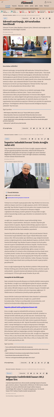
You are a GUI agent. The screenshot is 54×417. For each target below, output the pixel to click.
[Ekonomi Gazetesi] (27, 2)
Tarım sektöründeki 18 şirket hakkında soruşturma (19, 347)
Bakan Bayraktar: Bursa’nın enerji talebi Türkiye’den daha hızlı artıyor (23, 115)
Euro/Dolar (33, 11)
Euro (23, 11)
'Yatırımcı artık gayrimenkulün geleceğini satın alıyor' (20, 357)
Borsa (4, 11)
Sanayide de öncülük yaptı (13, 195)
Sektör (16, 134)
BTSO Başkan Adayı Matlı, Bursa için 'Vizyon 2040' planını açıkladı (21, 112)
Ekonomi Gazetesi (7, 15)
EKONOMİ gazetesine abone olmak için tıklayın (27, 8)
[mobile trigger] (3, 2)
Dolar (14, 11)
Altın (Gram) (43, 11)
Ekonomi (18, 369)
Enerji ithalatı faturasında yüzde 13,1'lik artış (17, 355)
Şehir (14, 15)
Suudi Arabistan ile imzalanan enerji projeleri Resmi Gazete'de (22, 353)
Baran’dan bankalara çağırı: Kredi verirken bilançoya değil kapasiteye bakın (24, 117)
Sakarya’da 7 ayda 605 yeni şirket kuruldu (15, 123)
